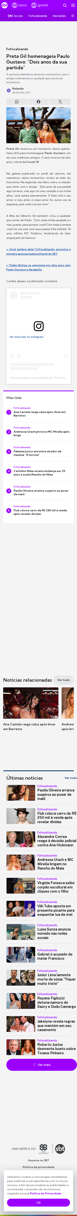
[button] (30, 713)
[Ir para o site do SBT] (60, 1149)
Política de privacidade (38, 1167)
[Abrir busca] (65, 5)
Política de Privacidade (45, 1193)
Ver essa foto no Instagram (26, 336)
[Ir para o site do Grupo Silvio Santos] (32, 1149)
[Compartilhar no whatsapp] (16, 102)
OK (38, 1203)
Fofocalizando (17, 49)
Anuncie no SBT (38, 1160)
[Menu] (73, 5)
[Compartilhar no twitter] (60, 102)
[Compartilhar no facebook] (38, 102)
